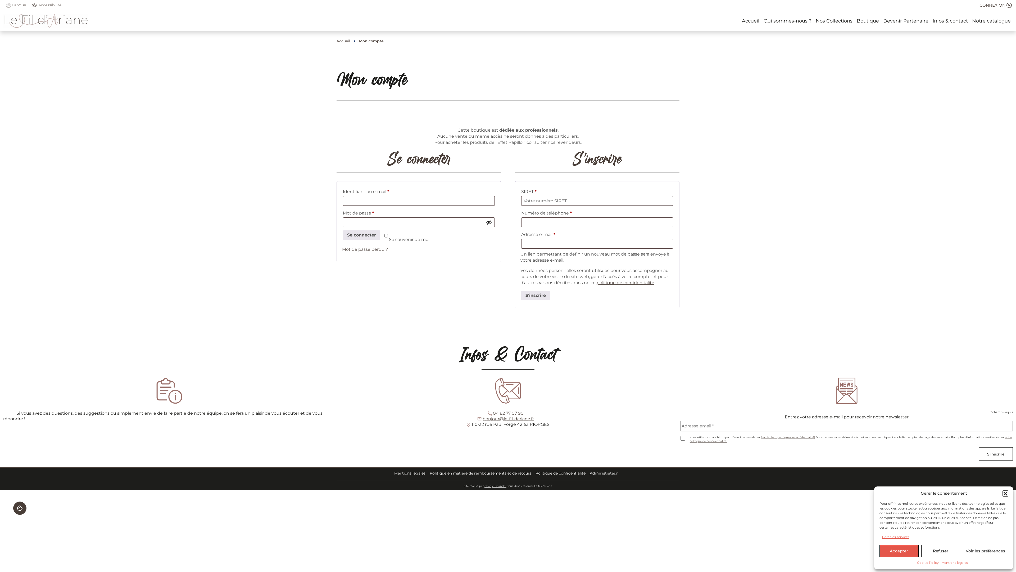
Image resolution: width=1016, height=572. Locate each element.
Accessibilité (49, 5)
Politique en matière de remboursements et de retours (480, 473)
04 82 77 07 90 (508, 413)
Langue (18, 5)
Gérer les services (895, 537)
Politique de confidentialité (561, 473)
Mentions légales (954, 563)
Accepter (899, 550)
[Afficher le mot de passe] (489, 222)
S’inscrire (535, 295)
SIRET (529, 191)
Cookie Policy (928, 563)
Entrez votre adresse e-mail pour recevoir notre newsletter (847, 416)
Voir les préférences (985, 550)
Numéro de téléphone (546, 213)
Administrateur (604, 473)
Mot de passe (370, 213)
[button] (1005, 493)
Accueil (343, 41)
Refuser (940, 550)
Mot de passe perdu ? (365, 249)
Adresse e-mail (550, 234)
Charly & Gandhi (495, 486)
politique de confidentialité (625, 282)
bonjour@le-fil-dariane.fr (508, 418)
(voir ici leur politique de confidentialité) (788, 437)
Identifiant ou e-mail (377, 191)
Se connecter (361, 235)
